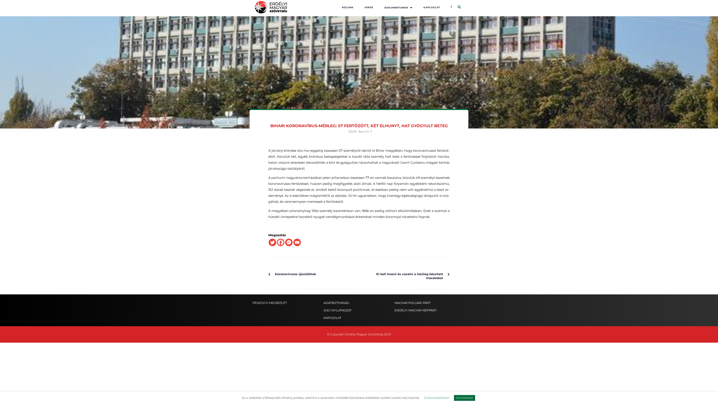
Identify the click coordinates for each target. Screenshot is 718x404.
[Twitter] (272, 242)
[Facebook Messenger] (289, 242)
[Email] (297, 242)
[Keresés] (459, 7)
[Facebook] (280, 242)
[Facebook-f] (451, 7)
